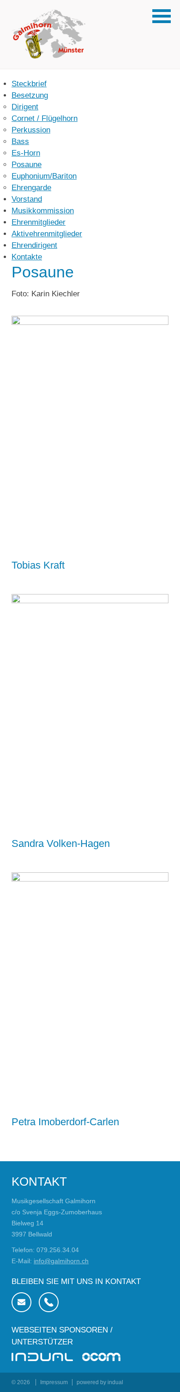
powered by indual (100, 1382)
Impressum (54, 1382)
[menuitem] (90, 84)
